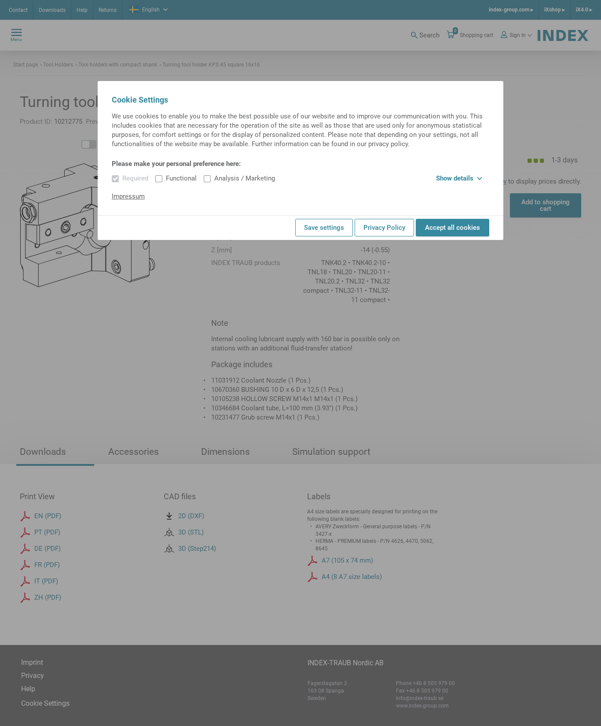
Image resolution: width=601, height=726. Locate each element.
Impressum (128, 196)
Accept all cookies (452, 228)
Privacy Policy (384, 228)
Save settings (324, 228)
